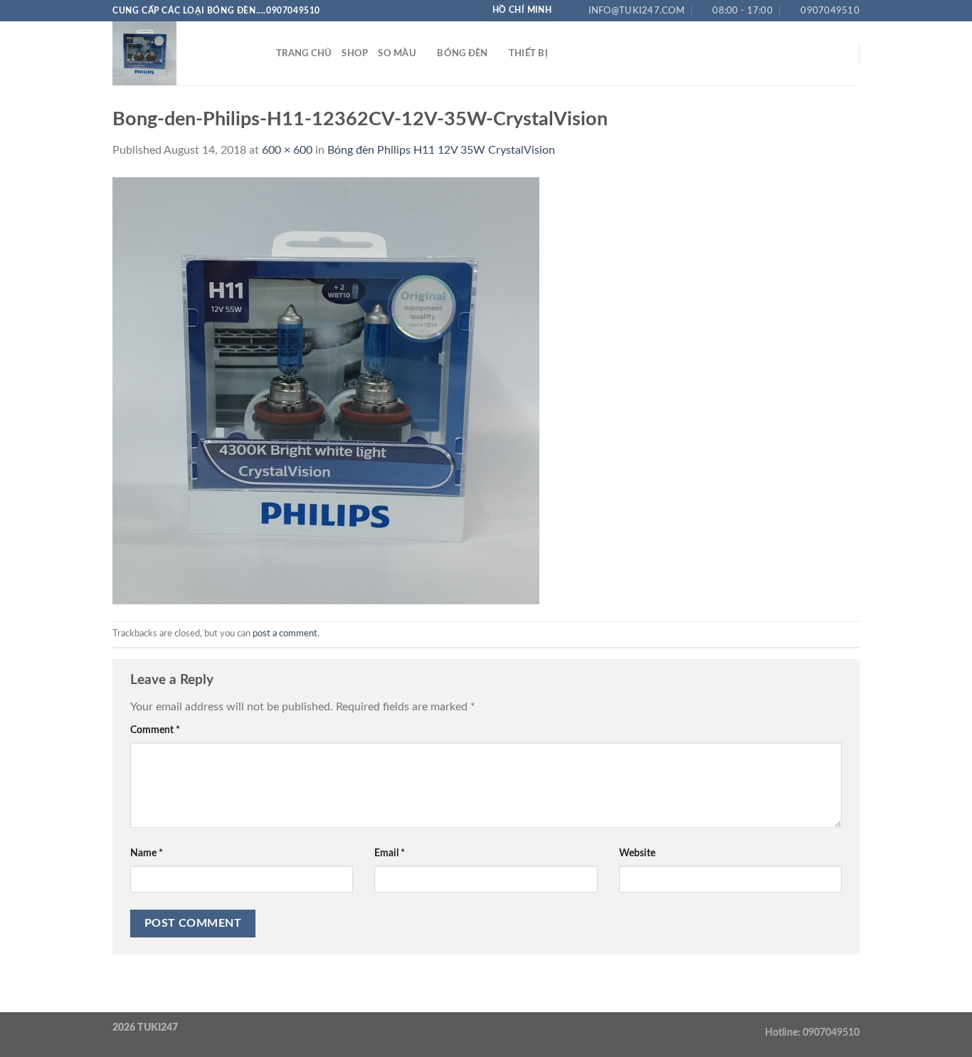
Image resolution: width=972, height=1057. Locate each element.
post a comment (285, 633)
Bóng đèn (462, 53)
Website (637, 853)
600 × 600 (287, 150)
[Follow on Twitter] (820, 53)
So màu (397, 53)
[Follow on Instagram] (802, 53)
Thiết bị (528, 53)
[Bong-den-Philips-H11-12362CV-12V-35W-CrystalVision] (325, 390)
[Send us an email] (839, 53)
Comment (155, 730)
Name (146, 853)
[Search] (764, 53)
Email (389, 853)
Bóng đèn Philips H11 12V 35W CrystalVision (441, 150)
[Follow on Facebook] (783, 53)
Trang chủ (304, 53)
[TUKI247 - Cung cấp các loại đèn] (183, 53)
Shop (355, 53)
